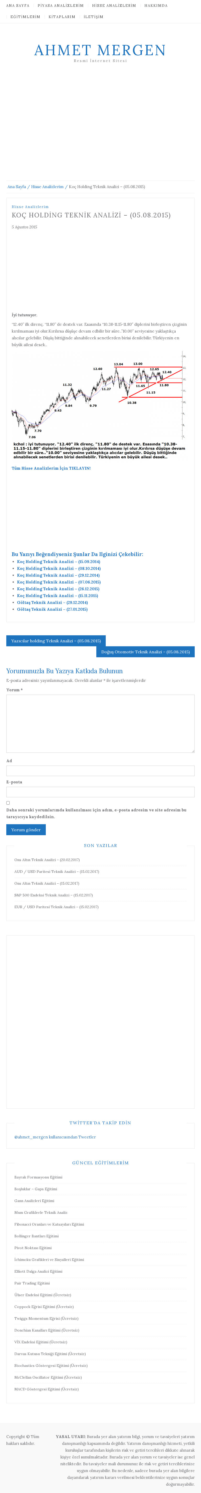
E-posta (14, 781)
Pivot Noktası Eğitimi (33, 1247)
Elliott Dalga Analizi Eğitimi (38, 1271)
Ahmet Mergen (100, 50)
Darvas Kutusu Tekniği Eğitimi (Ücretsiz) (50, 1353)
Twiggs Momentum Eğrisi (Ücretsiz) (46, 1318)
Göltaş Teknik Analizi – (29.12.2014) (52, 602)
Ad (9, 760)
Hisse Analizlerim (114, 5)
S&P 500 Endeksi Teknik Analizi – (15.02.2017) (53, 895)
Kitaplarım (62, 17)
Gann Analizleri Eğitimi (34, 1200)
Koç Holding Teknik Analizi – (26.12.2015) (58, 588)
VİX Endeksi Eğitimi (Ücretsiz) (40, 1342)
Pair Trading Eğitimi (32, 1283)
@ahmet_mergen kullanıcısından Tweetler (55, 1137)
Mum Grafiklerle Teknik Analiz (41, 1212)
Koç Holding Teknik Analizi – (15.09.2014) (58, 561)
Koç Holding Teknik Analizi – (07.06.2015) (59, 582)
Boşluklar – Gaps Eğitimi (35, 1189)
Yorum (14, 689)
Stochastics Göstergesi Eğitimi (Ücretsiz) (51, 1365)
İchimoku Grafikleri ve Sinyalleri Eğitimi (49, 1259)
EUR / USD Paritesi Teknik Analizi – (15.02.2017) (56, 907)
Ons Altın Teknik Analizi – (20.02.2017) (47, 859)
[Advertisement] (100, 128)
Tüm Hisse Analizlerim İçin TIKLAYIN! (51, 468)
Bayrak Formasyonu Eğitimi (38, 1177)
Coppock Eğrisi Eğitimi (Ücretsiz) (44, 1306)
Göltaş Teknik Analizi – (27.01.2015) (52, 609)
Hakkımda (156, 5)
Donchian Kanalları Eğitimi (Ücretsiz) (46, 1330)
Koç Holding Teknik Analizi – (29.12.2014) (58, 575)
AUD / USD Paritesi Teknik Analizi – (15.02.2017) (56, 871)
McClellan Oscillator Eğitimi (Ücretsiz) (48, 1377)
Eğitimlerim (25, 17)
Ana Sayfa (18, 5)
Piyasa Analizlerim (61, 5)
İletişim (94, 17)
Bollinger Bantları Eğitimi (36, 1236)
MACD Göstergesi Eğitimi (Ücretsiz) (46, 1389)
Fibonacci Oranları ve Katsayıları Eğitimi (49, 1224)
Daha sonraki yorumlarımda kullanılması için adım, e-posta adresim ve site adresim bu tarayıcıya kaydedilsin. (96, 813)
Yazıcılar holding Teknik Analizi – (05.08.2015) (56, 640)
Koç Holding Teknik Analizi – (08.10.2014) (59, 568)
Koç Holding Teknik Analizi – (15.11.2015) (57, 595)
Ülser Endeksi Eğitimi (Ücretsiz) (42, 1295)
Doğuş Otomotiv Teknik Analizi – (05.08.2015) (145, 651)
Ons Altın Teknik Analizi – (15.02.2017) (46, 883)
